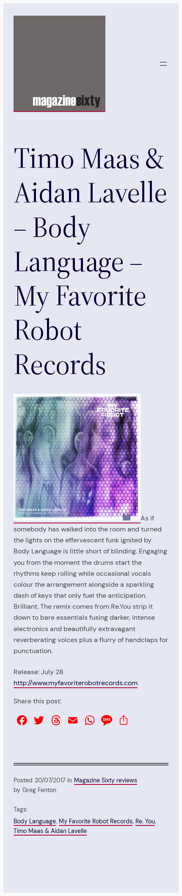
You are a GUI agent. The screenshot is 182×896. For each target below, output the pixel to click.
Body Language (35, 821)
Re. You (145, 821)
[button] (77, 457)
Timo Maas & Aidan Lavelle (50, 831)
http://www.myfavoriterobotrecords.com (76, 682)
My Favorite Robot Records (95, 821)
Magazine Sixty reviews (105, 780)
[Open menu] (163, 64)
